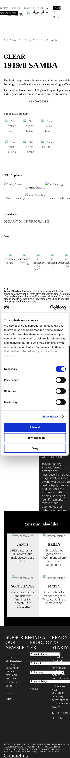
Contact (46, 749)
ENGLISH (41, 7)
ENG (54, 17)
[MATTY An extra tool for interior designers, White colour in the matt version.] (54, 577)
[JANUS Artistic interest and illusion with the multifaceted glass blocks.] (23, 536)
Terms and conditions (29, 749)
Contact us (29, 7)
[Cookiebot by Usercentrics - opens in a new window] (50, 307)
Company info (10, 749)
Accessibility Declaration (17, 751)
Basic (6, 40)
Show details (50, 416)
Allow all (35, 427)
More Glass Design (22, 40)
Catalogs (4, 7)
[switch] (61, 380)
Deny (35, 448)
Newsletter (16, 7)
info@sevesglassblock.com (45, 751)
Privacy (56, 749)
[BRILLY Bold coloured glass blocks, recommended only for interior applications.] (54, 536)
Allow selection (35, 437)
